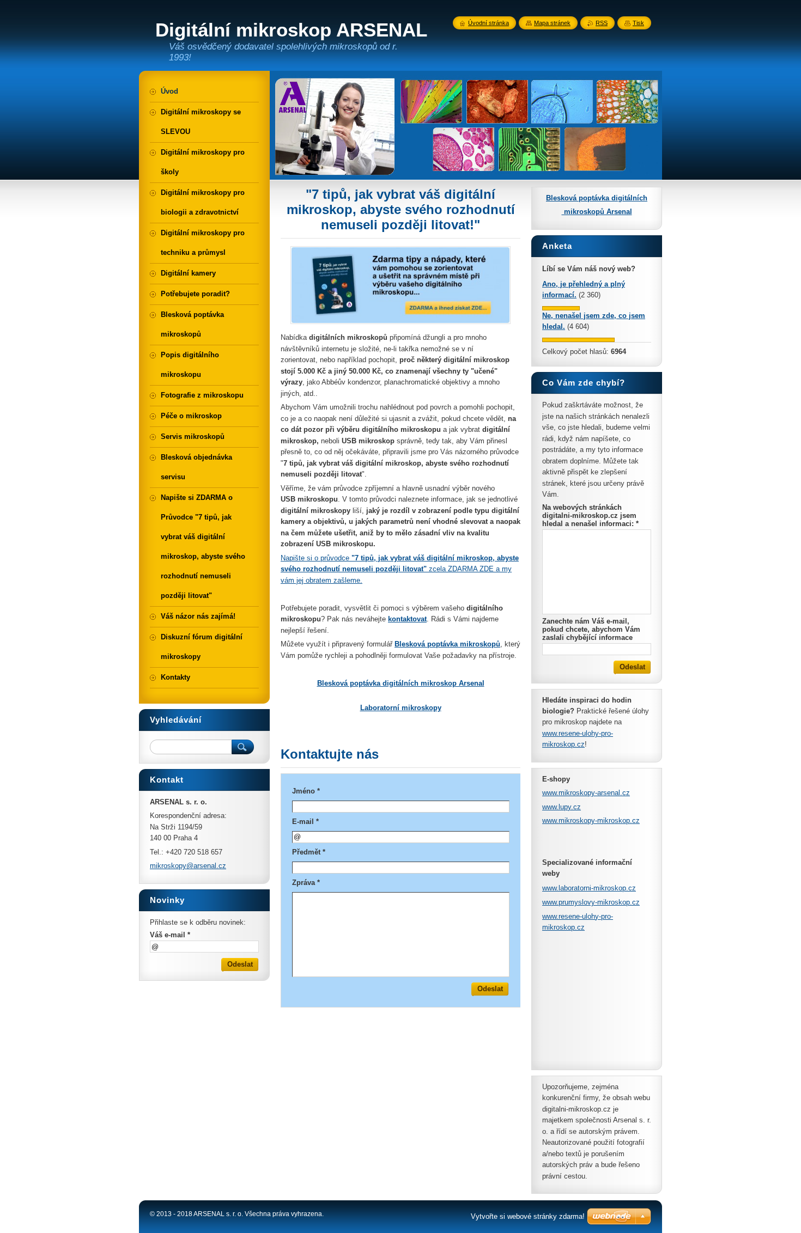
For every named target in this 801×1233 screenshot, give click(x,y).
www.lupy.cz (561, 807)
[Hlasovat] (561, 308)
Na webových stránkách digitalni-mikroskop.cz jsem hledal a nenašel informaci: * (590, 515)
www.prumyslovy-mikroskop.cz (591, 902)
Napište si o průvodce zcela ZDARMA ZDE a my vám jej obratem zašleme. (400, 569)
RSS (602, 23)
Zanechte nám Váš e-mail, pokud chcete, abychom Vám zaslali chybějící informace (591, 629)
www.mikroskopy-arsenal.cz (586, 793)
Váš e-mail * (170, 935)
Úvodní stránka (488, 23)
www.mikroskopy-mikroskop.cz (591, 820)
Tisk (638, 23)
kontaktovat (407, 619)
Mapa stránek (552, 23)
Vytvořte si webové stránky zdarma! (528, 1216)
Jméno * (306, 791)
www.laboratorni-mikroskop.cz (589, 888)
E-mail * (305, 821)
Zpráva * (306, 882)
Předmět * (308, 852)
